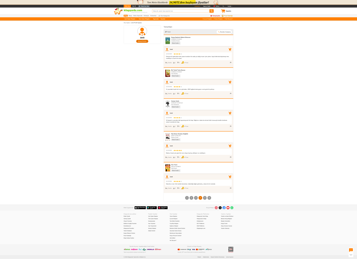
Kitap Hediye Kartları (129, 238)
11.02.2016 (169, 117)
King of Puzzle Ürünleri (175, 235)
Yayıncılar (156, 19)
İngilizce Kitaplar (174, 226)
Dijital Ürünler (151, 230)
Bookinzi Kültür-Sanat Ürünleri (177, 228)
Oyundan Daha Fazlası (175, 230)
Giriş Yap (127, 6)
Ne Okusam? (229, 19)
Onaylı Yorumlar (128, 221)
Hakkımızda (206, 257)
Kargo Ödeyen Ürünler (129, 233)
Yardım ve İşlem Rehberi (227, 216)
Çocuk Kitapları (208, 19)
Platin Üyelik (127, 216)
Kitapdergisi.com (201, 228)
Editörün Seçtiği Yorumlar (130, 223)
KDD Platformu (200, 226)
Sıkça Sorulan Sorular (226, 226)
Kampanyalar (216, 15)
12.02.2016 (169, 54)
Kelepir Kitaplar (152, 228)
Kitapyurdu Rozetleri (129, 228)
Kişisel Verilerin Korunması (217, 257)
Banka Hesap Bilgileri (226, 218)
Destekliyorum (127, 226)
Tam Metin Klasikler (175, 221)
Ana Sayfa (127, 22)
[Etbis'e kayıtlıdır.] (230, 249)
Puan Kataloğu (228, 15)
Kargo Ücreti (224, 223)
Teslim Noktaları (128, 230)
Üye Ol (134, 6)
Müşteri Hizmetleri (225, 221)
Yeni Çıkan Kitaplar (144, 19)
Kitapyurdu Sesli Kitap (202, 216)
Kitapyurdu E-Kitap (201, 218)
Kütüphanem (200, 221)
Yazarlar (163, 19)
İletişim (199, 257)
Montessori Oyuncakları (176, 233)
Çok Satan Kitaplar (130, 19)
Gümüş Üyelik (127, 218)
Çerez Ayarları (229, 257)
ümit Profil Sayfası (136, 22)
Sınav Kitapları (219, 19)
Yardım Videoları (225, 228)
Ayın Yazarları (151, 223)
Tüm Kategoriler (165, 15)
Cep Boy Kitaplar (174, 223)
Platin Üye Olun (145, 6)
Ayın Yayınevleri (152, 226)
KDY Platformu (200, 223)
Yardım (229, 6)
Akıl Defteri (172, 238)
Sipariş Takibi (206, 6)
